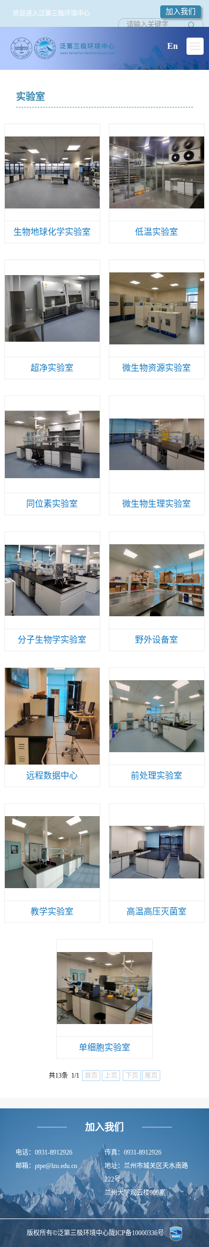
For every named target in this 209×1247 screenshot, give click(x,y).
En (172, 46)
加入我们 (181, 12)
